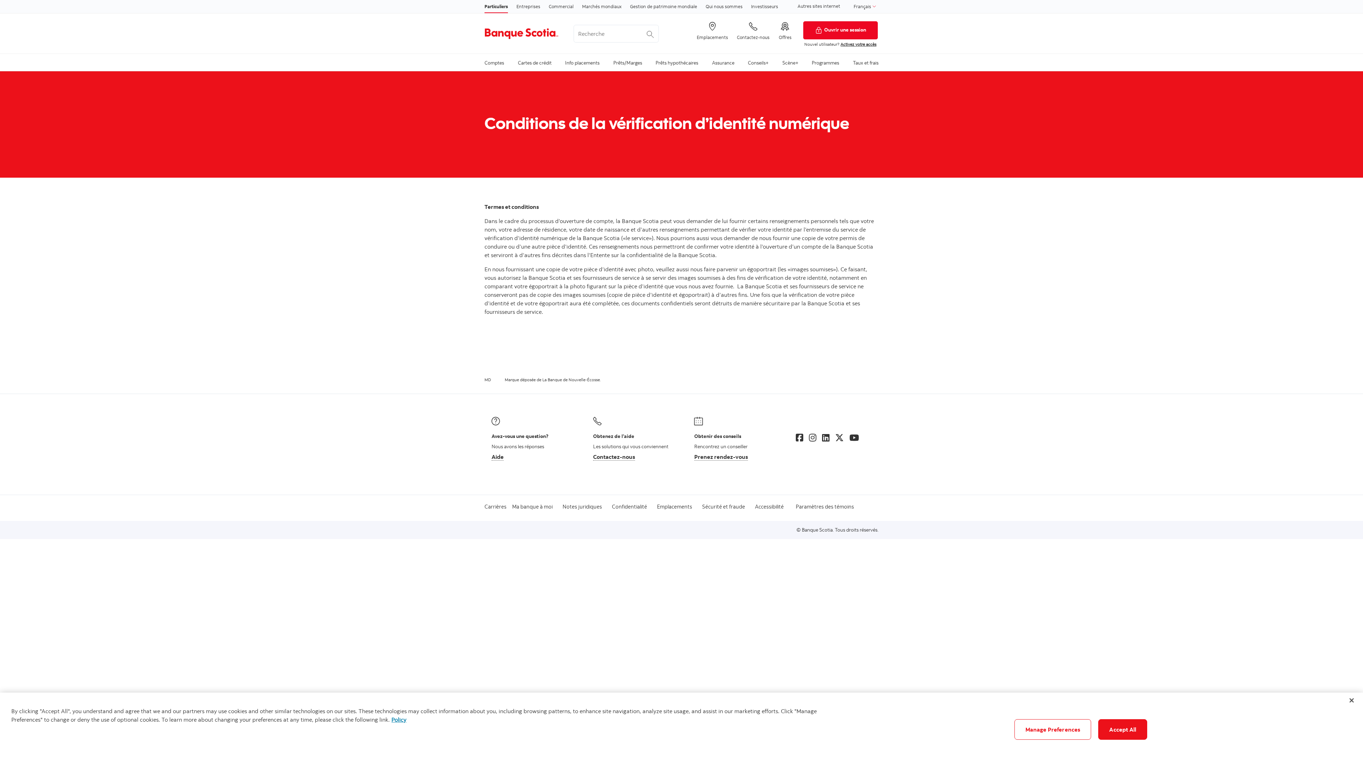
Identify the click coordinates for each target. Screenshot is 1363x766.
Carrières (496, 506)
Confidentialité (629, 506)
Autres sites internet (819, 6)
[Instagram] (812, 437)
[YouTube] (854, 437)
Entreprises (528, 6)
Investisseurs (764, 6)
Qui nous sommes (724, 6)
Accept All (1122, 729)
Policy (399, 719)
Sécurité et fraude (723, 506)
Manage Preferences (1052, 729)
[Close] (1351, 700)
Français (863, 6)
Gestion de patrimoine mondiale (663, 6)
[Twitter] (839, 437)
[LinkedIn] (826, 437)
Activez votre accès (858, 44)
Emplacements (674, 506)
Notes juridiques (582, 506)
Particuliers (496, 6)
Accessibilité (769, 506)
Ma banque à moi (532, 506)
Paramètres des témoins (825, 506)
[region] (681, 729)
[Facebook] (799, 437)
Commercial (561, 6)
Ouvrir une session (845, 29)
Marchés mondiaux (602, 6)
